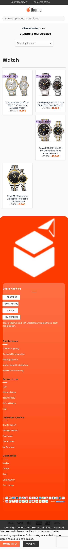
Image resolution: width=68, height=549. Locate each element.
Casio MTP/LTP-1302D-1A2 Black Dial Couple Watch (50, 104)
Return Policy (8, 397)
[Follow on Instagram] (55, 2)
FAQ (4, 408)
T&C (4, 386)
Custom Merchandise (13, 354)
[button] (4, 9)
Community (8, 479)
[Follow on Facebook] (52, 2)
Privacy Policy (9, 392)
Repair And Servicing (12, 370)
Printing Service (10, 359)
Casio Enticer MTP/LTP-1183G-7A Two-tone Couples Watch (17, 105)
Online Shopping (10, 348)
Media (5, 463)
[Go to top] (61, 545)
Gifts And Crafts (30, 28)
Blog (4, 474)
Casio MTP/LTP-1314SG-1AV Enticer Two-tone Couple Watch (50, 151)
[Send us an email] (58, 2)
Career (5, 468)
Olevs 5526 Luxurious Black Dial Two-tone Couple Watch (17, 199)
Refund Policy (9, 403)
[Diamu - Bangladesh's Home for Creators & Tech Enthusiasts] (34, 9)
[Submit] (61, 18)
